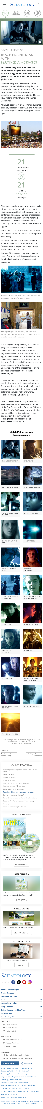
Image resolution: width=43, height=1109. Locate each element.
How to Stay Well (8, 1017)
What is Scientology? (10, 989)
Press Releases (11, 1024)
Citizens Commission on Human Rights (13, 1097)
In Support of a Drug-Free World (11, 1091)
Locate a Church (11, 1046)
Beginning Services (9, 996)
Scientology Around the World (14, 1010)
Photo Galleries (11, 1027)
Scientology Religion (7, 1071)
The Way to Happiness (28, 1085)
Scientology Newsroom (8, 1074)
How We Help (6, 1013)
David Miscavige (23, 1074)
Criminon (4, 1088)
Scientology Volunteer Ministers (11, 1080)
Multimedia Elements (9, 777)
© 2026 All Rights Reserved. (21, 1101)
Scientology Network (26, 1068)
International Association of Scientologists (14, 1082)
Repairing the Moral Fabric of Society (14, 786)
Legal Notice (35, 1103)
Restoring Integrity (8, 774)
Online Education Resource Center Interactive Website (20, 798)
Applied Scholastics (22, 1088)
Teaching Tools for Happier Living (7, 755)
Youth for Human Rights (9, 1094)
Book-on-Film (35, 755)
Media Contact (10, 1031)
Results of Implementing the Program (14, 807)
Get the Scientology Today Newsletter (18, 1058)
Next (39, 750)
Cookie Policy (15, 1103)
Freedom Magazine (7, 1085)
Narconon (11, 1088)
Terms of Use (25, 1103)
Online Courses (7, 993)
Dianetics (15, 1068)
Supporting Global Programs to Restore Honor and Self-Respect (20, 770)
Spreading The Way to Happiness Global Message (18, 801)
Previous (5, 750)
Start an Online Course (28, 1077)
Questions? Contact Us (13, 1039)
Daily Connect (7, 1006)
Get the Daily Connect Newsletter (17, 1055)
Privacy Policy (5, 1103)
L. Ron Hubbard (6, 1068)
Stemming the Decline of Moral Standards (16, 783)
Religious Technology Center (10, 1077)
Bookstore (5, 1000)
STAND (17, 1085)
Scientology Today (9, 1003)
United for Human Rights (31, 1091)
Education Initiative (9, 780)
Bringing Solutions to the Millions (13, 804)
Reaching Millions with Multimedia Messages (18, 792)
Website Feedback (12, 1043)
